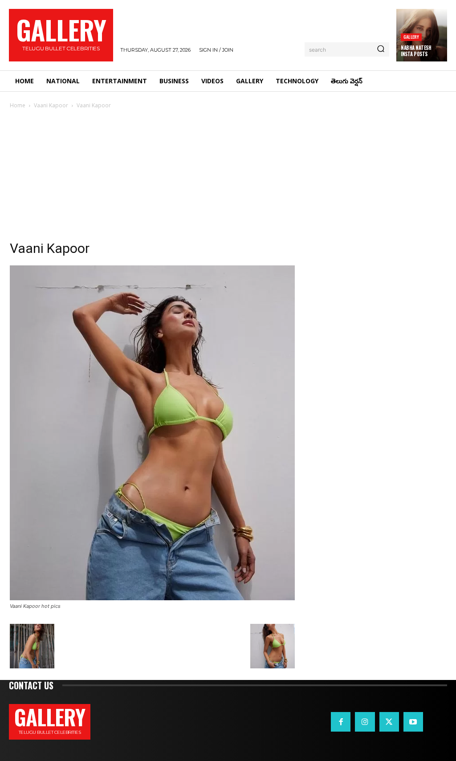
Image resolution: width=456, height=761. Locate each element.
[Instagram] (365, 722)
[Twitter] (389, 722)
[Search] (380, 49)
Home (17, 105)
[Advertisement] (228, 177)
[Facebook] (340, 722)
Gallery (411, 36)
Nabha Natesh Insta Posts (416, 50)
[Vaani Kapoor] (152, 598)
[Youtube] (413, 722)
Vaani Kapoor (51, 105)
